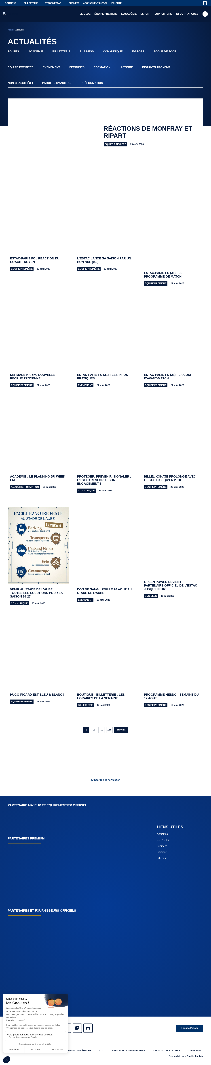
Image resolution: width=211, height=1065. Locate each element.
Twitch (77, 1028)
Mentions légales (79, 1050)
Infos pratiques (187, 14)
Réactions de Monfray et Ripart (148, 132)
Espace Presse (189, 1028)
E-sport (138, 51)
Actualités (162, 833)
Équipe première (106, 14)
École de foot (165, 51)
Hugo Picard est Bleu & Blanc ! (37, 694)
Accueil (11, 30)
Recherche (205, 14)
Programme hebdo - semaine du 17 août (171, 696)
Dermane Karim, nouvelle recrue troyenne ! (32, 376)
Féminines (76, 67)
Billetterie (31, 3)
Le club (85, 14)
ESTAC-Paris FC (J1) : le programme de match (163, 274)
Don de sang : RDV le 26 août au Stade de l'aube (104, 591)
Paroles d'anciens (56, 83)
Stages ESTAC (53, 3)
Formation (102, 67)
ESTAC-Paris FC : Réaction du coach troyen (34, 260)
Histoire (126, 67)
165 (109, 729)
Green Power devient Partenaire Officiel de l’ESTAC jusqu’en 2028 (170, 585)
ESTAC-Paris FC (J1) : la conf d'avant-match (168, 376)
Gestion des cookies (166, 1050)
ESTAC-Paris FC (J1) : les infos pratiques (102, 376)
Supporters (163, 14)
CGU (101, 1050)
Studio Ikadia (194, 1056)
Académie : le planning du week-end (38, 478)
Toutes (13, 51)
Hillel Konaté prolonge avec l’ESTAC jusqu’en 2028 (170, 478)
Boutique (10, 3)
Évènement (51, 67)
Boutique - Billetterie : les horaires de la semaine (101, 696)
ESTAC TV (163, 840)
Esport (145, 14)
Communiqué (113, 51)
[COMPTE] (205, 3)
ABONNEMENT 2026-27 (95, 3)
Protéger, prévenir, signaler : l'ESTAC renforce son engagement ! (104, 480)
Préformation (92, 83)
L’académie (129, 14)
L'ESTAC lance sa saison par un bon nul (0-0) (104, 260)
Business (74, 3)
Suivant (120, 729)
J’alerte (116, 3)
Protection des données (128, 1050)
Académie (35, 51)
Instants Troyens (156, 67)
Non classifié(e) (20, 83)
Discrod (88, 1028)
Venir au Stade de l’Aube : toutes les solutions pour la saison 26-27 (36, 593)
